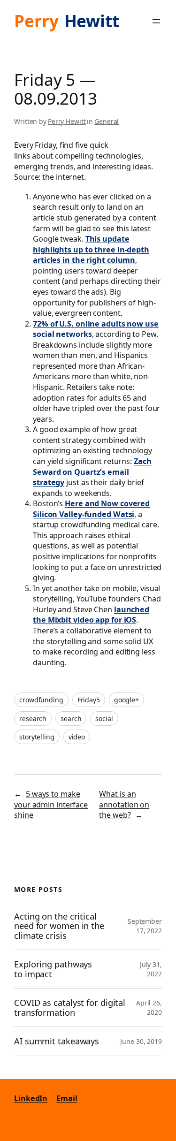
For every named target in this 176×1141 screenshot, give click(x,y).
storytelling (36, 736)
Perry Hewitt (67, 121)
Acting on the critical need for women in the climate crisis (59, 926)
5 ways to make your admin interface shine (51, 804)
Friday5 (88, 699)
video (77, 736)
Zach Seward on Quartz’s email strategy (92, 471)
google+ (126, 699)
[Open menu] (156, 21)
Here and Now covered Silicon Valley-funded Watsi (91, 508)
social (104, 718)
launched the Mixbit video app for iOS (91, 614)
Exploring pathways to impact (53, 969)
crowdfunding (41, 699)
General (106, 121)
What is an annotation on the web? (124, 804)
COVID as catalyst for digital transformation (69, 1007)
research (32, 718)
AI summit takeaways (56, 1041)
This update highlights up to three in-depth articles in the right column (91, 249)
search (71, 718)
